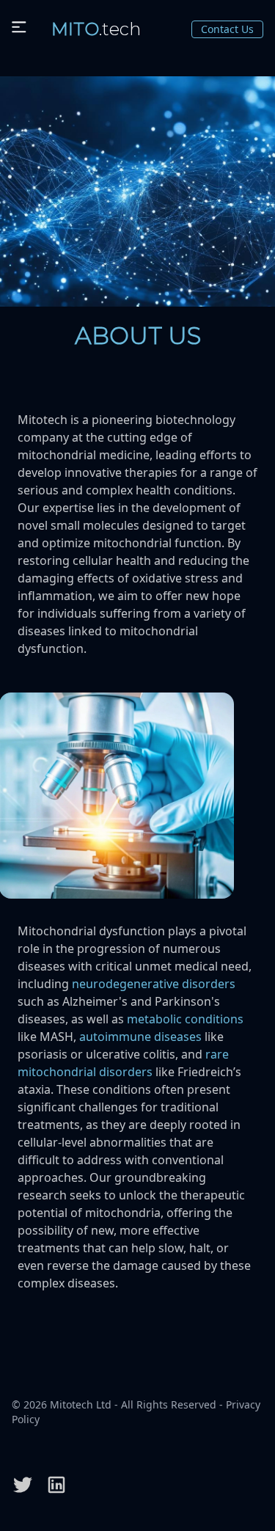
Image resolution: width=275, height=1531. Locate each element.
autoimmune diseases (140, 1036)
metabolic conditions (185, 1019)
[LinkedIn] (56, 1485)
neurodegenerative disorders (153, 984)
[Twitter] (23, 1485)
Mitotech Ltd (80, 1404)
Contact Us (227, 29)
